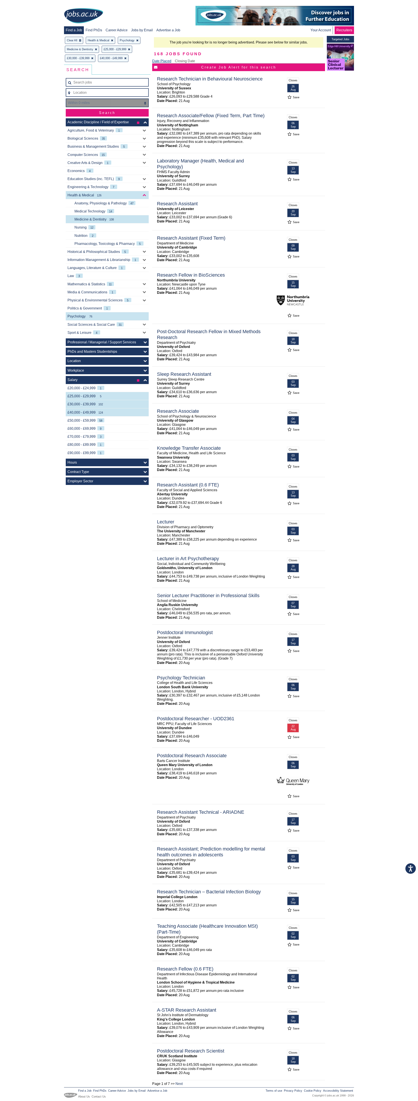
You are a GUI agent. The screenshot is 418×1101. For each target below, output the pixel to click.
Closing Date (185, 61)
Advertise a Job (168, 30)
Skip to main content (17, 4)
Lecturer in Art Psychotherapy (188, 558)
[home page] (83, 16)
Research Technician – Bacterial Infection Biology (209, 891)
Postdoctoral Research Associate (192, 755)
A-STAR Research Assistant (186, 1010)
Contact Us (99, 1096)
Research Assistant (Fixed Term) (191, 238)
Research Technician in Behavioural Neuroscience (210, 79)
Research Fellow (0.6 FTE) (185, 969)
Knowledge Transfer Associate (189, 448)
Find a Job (74, 30)
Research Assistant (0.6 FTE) (188, 485)
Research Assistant (177, 203)
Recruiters (344, 30)
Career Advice (117, 30)
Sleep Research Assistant (184, 374)
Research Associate (178, 411)
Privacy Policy (293, 1090)
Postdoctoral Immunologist (185, 632)
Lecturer (165, 522)
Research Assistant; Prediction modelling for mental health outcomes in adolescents (211, 851)
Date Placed (161, 61)
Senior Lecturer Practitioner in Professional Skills (208, 595)
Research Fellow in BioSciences (191, 275)
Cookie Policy (312, 1090)
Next (179, 1084)
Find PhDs (94, 30)
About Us (84, 1096)
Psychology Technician (181, 677)
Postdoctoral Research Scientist (190, 1051)
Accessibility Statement (338, 1090)
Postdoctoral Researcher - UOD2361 (195, 718)
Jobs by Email (142, 30)
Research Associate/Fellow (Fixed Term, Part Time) (211, 115)
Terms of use (274, 1090)
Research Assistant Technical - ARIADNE (200, 812)
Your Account (320, 30)
